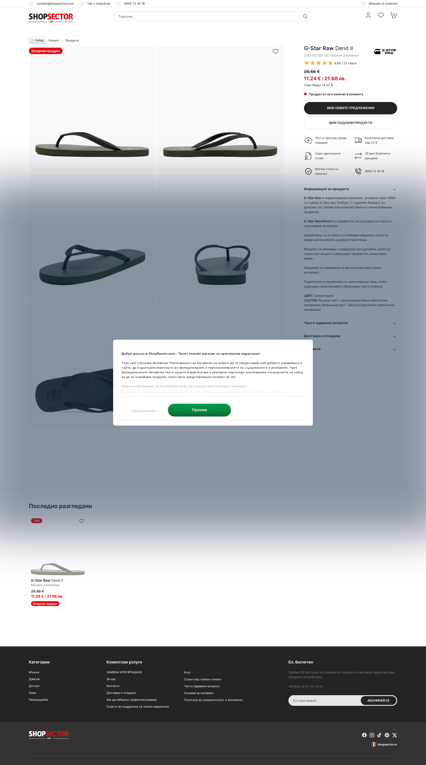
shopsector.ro (387, 744)
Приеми (199, 409)
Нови (32, 693)
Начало (54, 40)
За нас (111, 679)
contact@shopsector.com (55, 3)
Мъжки (34, 672)
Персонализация (144, 410)
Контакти (112, 686)
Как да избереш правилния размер (131, 699)
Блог (187, 672)
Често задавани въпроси (202, 686)
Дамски (34, 679)
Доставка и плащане (121, 693)
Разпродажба (38, 699)
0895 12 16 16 (134, 3)
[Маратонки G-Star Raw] (385, 51)
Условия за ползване (199, 693)
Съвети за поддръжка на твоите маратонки (137, 706)
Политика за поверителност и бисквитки (213, 700)
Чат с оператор (98, 3)
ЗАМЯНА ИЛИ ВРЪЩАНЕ (124, 672)
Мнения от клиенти (382, 3)
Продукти (72, 40)
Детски (34, 686)
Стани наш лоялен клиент (203, 679)
